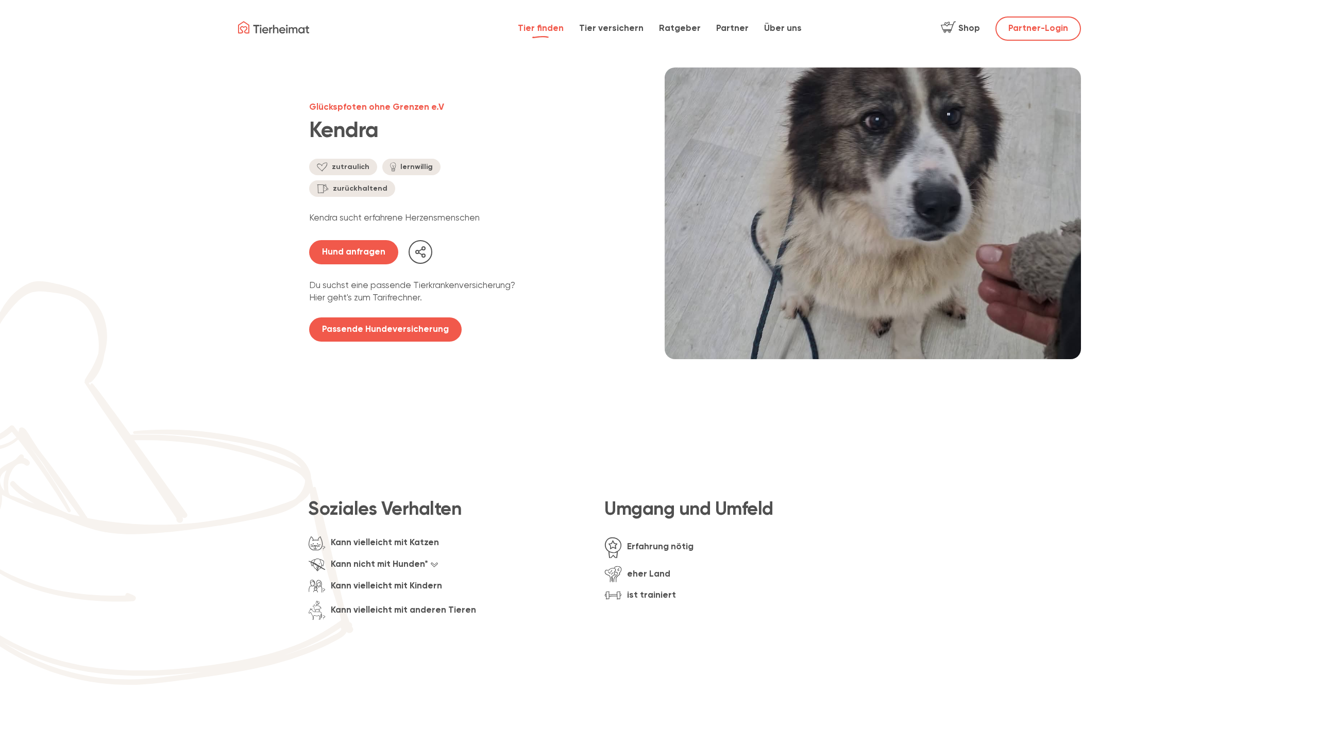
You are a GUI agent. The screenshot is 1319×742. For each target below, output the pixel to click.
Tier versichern (611, 28)
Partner (732, 28)
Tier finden (541, 28)
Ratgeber (680, 28)
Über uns (783, 28)
